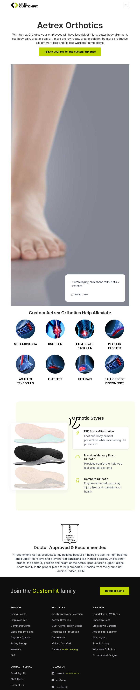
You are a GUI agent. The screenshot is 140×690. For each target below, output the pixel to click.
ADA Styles (99, 637)
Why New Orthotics (104, 649)
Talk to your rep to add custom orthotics (70, 51)
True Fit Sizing (101, 643)
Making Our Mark (62, 643)
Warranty (16, 649)
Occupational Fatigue (105, 655)
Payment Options (21, 637)
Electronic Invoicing (22, 631)
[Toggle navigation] (126, 5)
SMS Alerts (17, 679)
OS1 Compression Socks (67, 625)
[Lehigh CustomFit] (24, 5)
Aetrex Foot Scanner (105, 631)
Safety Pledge (19, 643)
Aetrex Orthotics (61, 620)
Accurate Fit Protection (65, 631)
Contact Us (17, 685)
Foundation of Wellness (106, 614)
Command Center (21, 625)
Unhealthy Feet (101, 620)
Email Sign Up (18, 673)
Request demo (114, 590)
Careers (56, 649)
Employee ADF (19, 620)
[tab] (101, 438)
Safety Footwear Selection (67, 614)
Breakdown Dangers (104, 625)
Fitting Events (18, 614)
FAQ (13, 655)
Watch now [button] (81, 294)
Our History (58, 637)
